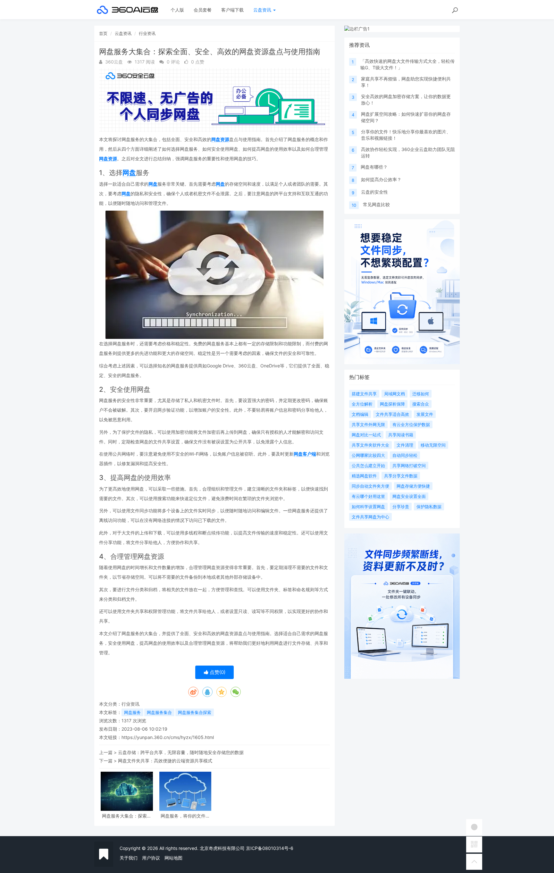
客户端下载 (232, 10)
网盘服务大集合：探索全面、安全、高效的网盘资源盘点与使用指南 (126, 815)
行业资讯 (147, 33)
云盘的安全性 (374, 192)
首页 (103, 33)
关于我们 (129, 857)
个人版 (177, 10)
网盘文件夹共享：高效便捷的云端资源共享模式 (165, 760)
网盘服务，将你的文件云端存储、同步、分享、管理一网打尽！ (185, 815)
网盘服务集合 (159, 712)
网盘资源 (220, 139)
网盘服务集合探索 (194, 712)
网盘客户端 (305, 454)
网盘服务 (132, 712)
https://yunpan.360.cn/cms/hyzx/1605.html (168, 737)
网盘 (129, 173)
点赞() (216, 672)
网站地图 (173, 857)
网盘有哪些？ (374, 167)
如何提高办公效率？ (381, 179)
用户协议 (151, 857)
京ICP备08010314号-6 (269, 848)
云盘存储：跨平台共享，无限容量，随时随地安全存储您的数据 (181, 752)
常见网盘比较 (376, 204)
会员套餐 (203, 10)
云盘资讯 (263, 10)
